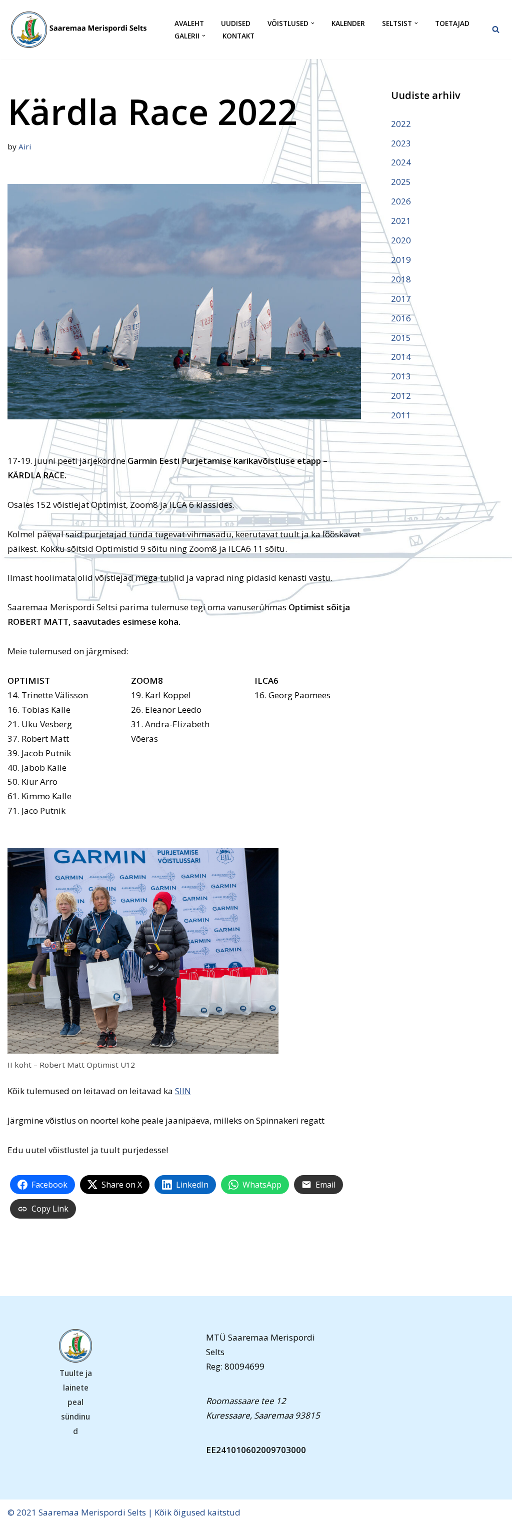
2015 (401, 337)
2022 (401, 123)
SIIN (183, 1091)
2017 (401, 298)
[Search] (496, 29)
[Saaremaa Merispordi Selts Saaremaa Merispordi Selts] (83, 29)
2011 (401, 415)
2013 (401, 376)
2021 (401, 220)
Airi (24, 146)
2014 (401, 356)
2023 (401, 143)
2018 (401, 279)
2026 (401, 201)
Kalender (348, 23)
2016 (401, 318)
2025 (401, 181)
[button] (312, 23)
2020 (401, 240)
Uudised (235, 23)
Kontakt (238, 35)
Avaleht (189, 23)
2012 (401, 395)
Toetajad (452, 23)
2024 (401, 162)
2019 (401, 259)
